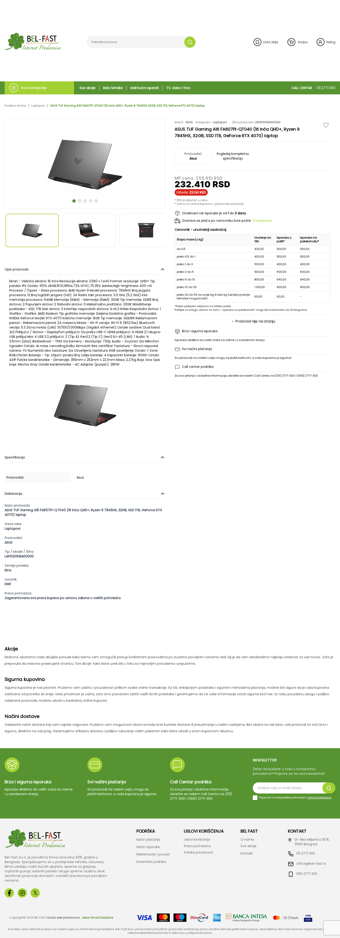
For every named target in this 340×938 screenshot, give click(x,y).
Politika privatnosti (198, 852)
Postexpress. (263, 220)
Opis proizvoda (16, 269)
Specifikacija (15, 457)
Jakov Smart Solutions (97, 918)
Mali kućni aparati (144, 88)
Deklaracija (13, 493)
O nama (247, 839)
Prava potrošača (197, 846)
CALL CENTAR (313, 88)
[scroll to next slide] (74, 201)
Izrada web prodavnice (63, 918)
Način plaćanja (148, 839)
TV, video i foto (178, 88)
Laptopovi (38, 106)
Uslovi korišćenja (197, 839)
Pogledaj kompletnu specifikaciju (233, 156)
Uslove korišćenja (319, 798)
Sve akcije (88, 88)
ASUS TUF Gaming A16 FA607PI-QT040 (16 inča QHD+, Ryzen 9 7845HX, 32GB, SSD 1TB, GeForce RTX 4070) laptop (127, 106)
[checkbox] (255, 797)
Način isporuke (148, 847)
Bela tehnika (113, 88)
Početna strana (15, 106)
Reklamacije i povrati (153, 854)
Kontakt (247, 853)
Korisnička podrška (151, 861)
